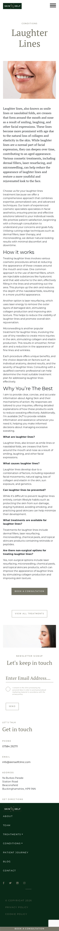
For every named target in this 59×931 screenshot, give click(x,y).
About (8, 816)
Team (7, 825)
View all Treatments (29, 614)
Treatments (12, 834)
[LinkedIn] (17, 883)
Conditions (12, 844)
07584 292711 (10, 746)
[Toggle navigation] (53, 6)
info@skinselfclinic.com (16, 762)
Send (12, 706)
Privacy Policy (16, 907)
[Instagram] (24, 883)
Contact (9, 871)
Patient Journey (15, 853)
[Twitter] (10, 883)
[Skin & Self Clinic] (15, 6)
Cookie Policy (16, 914)
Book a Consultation (29, 929)
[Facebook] (3, 883)
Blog (7, 862)
